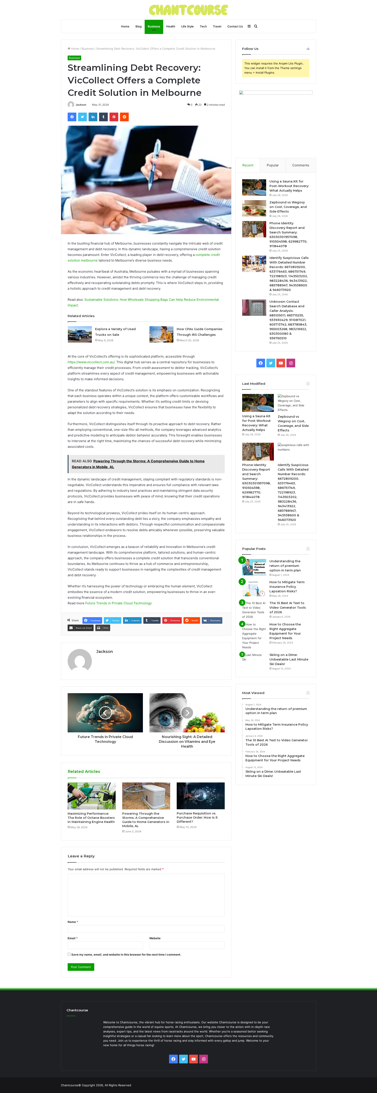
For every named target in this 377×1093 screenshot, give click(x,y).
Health (170, 26)
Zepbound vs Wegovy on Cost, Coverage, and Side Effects (288, 206)
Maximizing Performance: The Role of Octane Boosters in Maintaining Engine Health (91, 818)
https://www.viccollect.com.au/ (91, 362)
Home (125, 26)
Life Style (187, 26)
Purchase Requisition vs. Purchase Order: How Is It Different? (197, 817)
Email (73, 938)
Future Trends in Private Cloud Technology (118, 603)
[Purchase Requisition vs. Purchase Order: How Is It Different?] (201, 795)
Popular (273, 165)
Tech (203, 26)
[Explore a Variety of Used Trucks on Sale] (80, 334)
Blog (138, 26)
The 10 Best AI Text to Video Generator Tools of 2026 (287, 607)
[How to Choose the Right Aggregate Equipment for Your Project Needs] (254, 636)
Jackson (80, 104)
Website (155, 938)
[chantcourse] (188, 9)
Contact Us (235, 26)
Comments (300, 165)
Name (73, 922)
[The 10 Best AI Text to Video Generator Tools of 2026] (254, 610)
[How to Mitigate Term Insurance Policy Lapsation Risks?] (254, 588)
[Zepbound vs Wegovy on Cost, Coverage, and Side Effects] (254, 208)
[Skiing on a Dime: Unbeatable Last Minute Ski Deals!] (254, 661)
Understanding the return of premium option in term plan (285, 565)
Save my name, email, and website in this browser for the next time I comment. (126, 954)
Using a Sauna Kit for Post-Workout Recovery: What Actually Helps (289, 186)
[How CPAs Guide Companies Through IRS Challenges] (161, 334)
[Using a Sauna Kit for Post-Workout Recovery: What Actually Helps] (254, 187)
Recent (247, 165)
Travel (217, 26)
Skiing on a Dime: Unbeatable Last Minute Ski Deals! (288, 659)
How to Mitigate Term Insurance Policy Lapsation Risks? (287, 586)
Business (154, 26)
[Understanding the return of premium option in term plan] (254, 567)
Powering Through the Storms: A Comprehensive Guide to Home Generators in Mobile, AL (145, 820)
